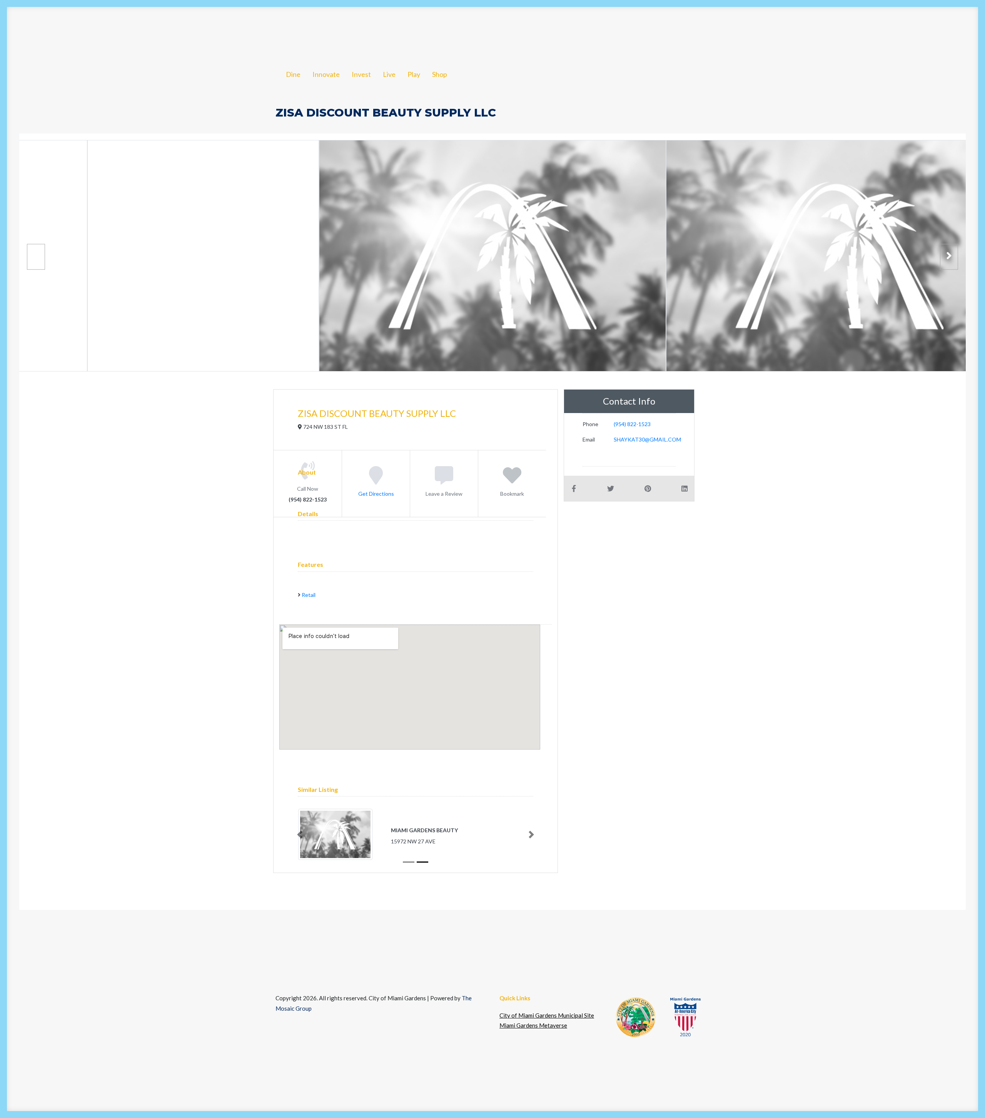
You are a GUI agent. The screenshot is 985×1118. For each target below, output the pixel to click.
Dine (84, 31)
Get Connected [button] (832, 31)
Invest (164, 31)
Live (205, 31)
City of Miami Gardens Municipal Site (546, 1015)
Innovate (122, 31)
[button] (943, 32)
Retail (309, 594)
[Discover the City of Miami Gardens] (45, 31)
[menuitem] (84, 32)
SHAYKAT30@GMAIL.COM (647, 439)
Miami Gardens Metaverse (533, 1025)
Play (234, 31)
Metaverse (901, 31)
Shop (265, 31)
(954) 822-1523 (632, 424)
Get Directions (376, 493)
